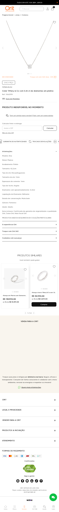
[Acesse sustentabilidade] (29, 468)
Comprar (43, 304)
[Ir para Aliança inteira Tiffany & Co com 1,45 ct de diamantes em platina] (44, 286)
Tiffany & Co (7, 87)
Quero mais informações (31, 387)
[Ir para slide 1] (13, 291)
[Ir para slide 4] (17, 291)
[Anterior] (4, 278)
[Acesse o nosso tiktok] (36, 481)
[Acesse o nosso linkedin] (31, 481)
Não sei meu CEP (8, 133)
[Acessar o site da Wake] (29, 500)
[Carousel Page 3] (31, 73)
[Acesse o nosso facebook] (22, 481)
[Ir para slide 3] (16, 291)
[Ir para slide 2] (14, 291)
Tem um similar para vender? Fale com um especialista (31, 115)
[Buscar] (23, 9)
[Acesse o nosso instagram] (17, 481)
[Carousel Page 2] (29, 73)
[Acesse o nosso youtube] (27, 481)
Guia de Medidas (13, 99)
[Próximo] (26, 278)
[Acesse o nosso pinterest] (41, 481)
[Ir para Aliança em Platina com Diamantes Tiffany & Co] (15, 286)
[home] (9, 8)
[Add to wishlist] (55, 22)
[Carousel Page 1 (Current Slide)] (28, 73)
